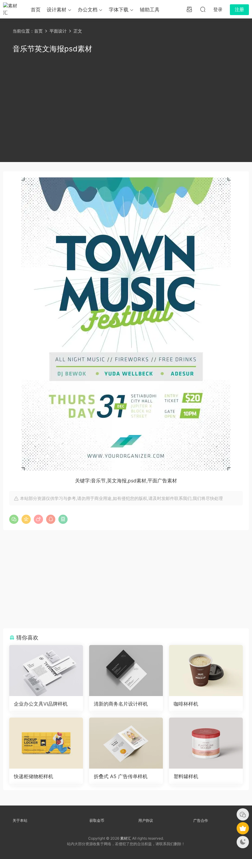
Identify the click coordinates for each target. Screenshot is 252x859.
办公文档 (87, 9)
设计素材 (56, 9)
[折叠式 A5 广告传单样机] (126, 743)
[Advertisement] (126, 107)
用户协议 (145, 820)
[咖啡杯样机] (206, 670)
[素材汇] (12, 9)
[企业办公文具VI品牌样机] (46, 670)
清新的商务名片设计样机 (121, 704)
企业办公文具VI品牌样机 (41, 704)
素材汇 (125, 838)
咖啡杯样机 (186, 704)
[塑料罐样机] (206, 743)
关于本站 (20, 820)
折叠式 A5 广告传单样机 (121, 776)
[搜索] (203, 9)
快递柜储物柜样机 (33, 776)
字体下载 (118, 9)
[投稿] (189, 9)
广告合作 (200, 820)
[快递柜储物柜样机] (46, 743)
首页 (36, 9)
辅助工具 (149, 9)
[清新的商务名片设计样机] (126, 670)
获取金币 (96, 820)
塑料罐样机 (186, 776)
